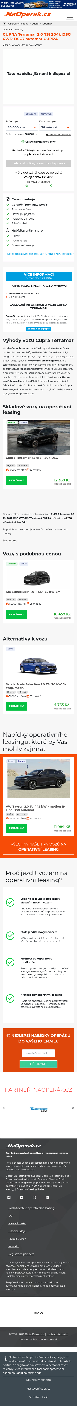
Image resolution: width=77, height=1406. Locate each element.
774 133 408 (44, 177)
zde (39, 1373)
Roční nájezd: (13, 121)
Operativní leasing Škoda (55, 1176)
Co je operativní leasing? (23, 254)
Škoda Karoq (10, 541)
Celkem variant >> (59, 135)
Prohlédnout (38, 480)
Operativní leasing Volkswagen (23, 1176)
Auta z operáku (40, 1186)
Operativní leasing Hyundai (21, 1179)
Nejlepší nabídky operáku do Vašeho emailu (40, 1038)
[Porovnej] (27, 186)
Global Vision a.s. (35, 1334)
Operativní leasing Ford (51, 1179)
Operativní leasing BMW (19, 1183)
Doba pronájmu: (48, 121)
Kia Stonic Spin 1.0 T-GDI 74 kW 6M (33, 591)
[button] (73, 1109)
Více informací (39, 276)
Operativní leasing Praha (30, 1189)
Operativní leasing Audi (47, 1183)
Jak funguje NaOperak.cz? (57, 254)
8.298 (68, 518)
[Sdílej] (51, 186)
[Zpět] (5, 23)
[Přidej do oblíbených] (39, 186)
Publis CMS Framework (44, 1340)
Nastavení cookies (57, 1334)
